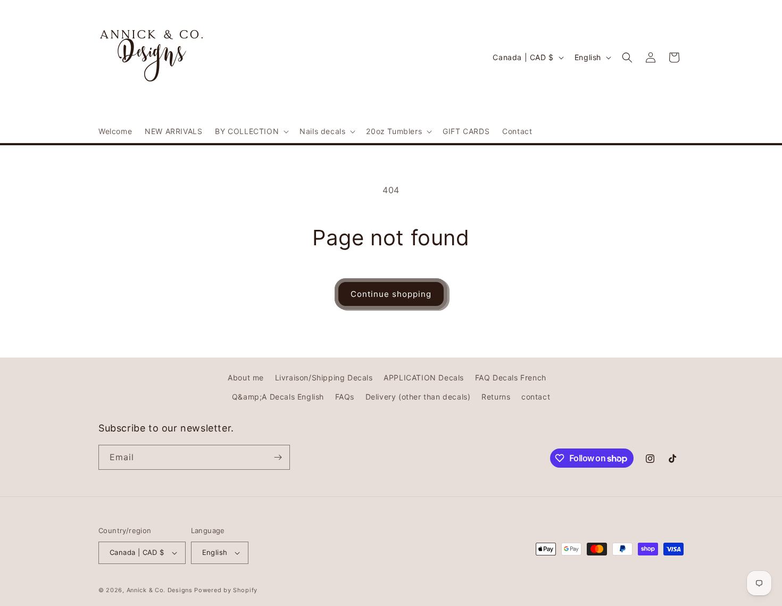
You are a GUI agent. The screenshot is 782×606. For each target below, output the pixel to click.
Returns (495, 396)
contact (535, 396)
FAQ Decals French (510, 377)
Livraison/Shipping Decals (324, 377)
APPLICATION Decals (424, 377)
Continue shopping (391, 294)
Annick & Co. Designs (160, 590)
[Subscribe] (277, 457)
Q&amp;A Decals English (278, 396)
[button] (251, 131)
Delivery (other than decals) (418, 396)
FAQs (344, 396)
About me (246, 377)
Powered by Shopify (225, 590)
